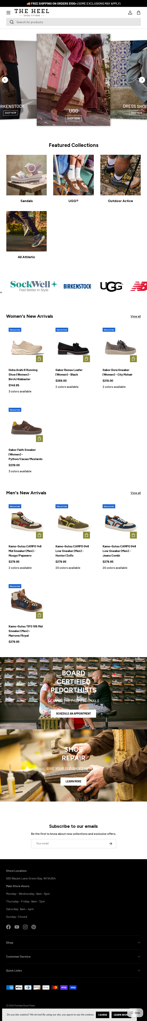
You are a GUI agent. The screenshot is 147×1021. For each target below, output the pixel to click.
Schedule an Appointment (73, 713)
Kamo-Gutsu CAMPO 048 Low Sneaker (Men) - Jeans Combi (119, 550)
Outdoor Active (120, 201)
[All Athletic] (26, 231)
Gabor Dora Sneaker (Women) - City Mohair (117, 372)
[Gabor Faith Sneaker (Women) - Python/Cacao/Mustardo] (26, 426)
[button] (138, 12)
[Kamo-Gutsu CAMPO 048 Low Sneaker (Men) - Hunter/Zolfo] (73, 522)
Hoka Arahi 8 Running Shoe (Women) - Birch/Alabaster (23, 374)
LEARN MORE (73, 781)
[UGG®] (73, 175)
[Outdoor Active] (120, 175)
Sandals (26, 201)
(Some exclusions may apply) (98, 3)
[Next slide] (142, 80)
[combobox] (73, 22)
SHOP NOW (10, 112)
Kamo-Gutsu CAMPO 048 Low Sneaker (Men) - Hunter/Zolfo (72, 550)
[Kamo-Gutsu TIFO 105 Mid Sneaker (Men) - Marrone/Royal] (26, 602)
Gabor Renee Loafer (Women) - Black (69, 372)
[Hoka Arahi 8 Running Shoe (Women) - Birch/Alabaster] (26, 346)
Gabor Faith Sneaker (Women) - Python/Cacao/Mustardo (25, 454)
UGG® (73, 201)
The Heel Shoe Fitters (24, 1005)
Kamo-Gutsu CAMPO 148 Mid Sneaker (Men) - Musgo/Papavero (25, 550)
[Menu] (8, 12)
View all (136, 316)
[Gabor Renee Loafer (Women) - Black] (73, 346)
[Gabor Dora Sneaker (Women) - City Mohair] (120, 346)
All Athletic (26, 257)
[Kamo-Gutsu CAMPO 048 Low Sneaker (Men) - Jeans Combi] (120, 522)
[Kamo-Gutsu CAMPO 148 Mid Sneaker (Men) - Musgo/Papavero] (26, 522)
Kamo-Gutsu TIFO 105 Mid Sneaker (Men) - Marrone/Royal (26, 630)
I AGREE (102, 1014)
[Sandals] (26, 175)
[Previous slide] (5, 80)
